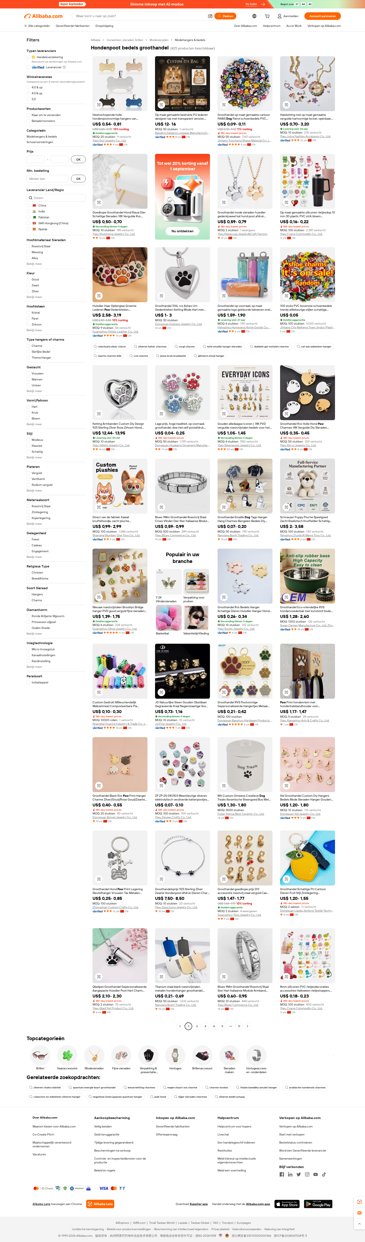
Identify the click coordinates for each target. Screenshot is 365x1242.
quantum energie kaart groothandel (94, 1087)
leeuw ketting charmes (141, 1087)
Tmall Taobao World (161, 1222)
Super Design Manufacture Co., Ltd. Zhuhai (307, 625)
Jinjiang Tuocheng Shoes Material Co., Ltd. (245, 140)
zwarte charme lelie (109, 355)
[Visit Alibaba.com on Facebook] (281, 1174)
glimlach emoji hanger (211, 355)
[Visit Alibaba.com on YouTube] (315, 1174)
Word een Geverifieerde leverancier (302, 1150)
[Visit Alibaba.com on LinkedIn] (290, 1174)
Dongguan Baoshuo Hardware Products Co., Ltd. (245, 720)
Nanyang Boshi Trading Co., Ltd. (238, 535)
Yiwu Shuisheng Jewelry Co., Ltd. (114, 234)
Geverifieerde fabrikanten (173, 1126)
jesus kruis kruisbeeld (173, 355)
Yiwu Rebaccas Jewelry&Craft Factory (242, 234)
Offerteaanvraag (166, 1134)
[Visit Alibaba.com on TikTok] (324, 1174)
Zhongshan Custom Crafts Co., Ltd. (116, 907)
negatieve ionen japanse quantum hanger (117, 1096)
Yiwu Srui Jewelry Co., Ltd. (109, 140)
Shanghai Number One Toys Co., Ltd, (116, 535)
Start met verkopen (292, 1134)
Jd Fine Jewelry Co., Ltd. (171, 724)
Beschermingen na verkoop (112, 1150)
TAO (215, 1222)
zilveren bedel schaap (232, 1096)
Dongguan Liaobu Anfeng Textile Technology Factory (307, 910)
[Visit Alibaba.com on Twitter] (298, 1174)
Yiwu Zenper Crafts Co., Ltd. (173, 817)
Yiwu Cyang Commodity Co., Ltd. (301, 234)
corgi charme (187, 346)
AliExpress (122, 1222)
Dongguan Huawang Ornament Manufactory (182, 445)
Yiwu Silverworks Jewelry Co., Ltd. (239, 445)
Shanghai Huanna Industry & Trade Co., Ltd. (120, 724)
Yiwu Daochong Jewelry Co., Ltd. (176, 907)
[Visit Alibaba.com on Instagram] (307, 1174)
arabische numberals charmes (307, 1087)
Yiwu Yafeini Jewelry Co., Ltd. (111, 445)
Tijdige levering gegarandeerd (113, 1142)
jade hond (160, 1096)
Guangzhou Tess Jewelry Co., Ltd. (239, 915)
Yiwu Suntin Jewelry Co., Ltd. (236, 628)
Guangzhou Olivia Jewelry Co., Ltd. (115, 628)
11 (239, 1026)
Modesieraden (159, 40)
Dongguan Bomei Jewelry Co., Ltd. (115, 817)
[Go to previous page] (180, 1026)
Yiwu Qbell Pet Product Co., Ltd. (113, 1008)
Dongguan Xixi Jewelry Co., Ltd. (300, 814)
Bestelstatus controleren (295, 1142)
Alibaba (95, 40)
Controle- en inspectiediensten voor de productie (120, 1160)
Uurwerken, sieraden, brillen (125, 40)
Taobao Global (200, 1222)
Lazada (182, 1222)
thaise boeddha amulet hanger (258, 1087)
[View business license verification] (221, 1236)
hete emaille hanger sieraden (224, 346)
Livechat (223, 1134)
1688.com (139, 1222)
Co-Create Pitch (43, 1134)
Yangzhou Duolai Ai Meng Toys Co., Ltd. (305, 535)
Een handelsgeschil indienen (236, 1142)
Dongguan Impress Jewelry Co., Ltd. (178, 324)
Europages (244, 1222)
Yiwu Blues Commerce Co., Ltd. (175, 535)
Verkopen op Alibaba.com (296, 1126)
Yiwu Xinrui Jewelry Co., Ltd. (298, 445)
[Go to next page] (247, 1026)
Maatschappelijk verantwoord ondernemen (52, 1144)
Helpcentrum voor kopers (234, 1126)
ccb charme (141, 355)
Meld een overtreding (232, 1170)
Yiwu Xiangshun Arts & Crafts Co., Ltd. (304, 720)
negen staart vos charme (182, 1087)
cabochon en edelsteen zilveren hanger (57, 1096)
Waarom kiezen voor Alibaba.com (54, 1126)
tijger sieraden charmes (192, 1096)
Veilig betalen (103, 1126)
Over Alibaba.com (45, 1117)
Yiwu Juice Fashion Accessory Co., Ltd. (305, 136)
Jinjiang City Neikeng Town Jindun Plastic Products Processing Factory (307, 327)
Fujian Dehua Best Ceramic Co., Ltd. (241, 814)
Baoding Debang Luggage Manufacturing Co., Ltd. (182, 133)
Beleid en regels (104, 1170)
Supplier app (199, 1204)
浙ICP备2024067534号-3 (290, 1235)
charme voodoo (219, 1087)
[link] (359, 1201)
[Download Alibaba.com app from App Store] (287, 1204)
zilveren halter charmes (152, 346)
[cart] (268, 16)
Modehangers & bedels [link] (190, 40)
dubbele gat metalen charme (271, 346)
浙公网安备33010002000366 (251, 1235)
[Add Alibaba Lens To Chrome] (100, 1204)
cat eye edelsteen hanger (316, 346)
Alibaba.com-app (258, 1204)
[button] (210, 16)
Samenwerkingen (290, 1158)
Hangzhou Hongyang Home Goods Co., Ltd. (245, 327)
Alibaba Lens (41, 1204)
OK (78, 159)
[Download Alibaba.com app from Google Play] (318, 1204)
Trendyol (227, 1222)
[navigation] (56, 534)
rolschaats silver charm (112, 346)
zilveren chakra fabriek (47, 1087)
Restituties (225, 1150)
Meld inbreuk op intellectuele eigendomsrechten (237, 1160)
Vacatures (39, 1154)
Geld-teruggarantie (106, 1134)
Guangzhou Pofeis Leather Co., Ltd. (116, 331)
